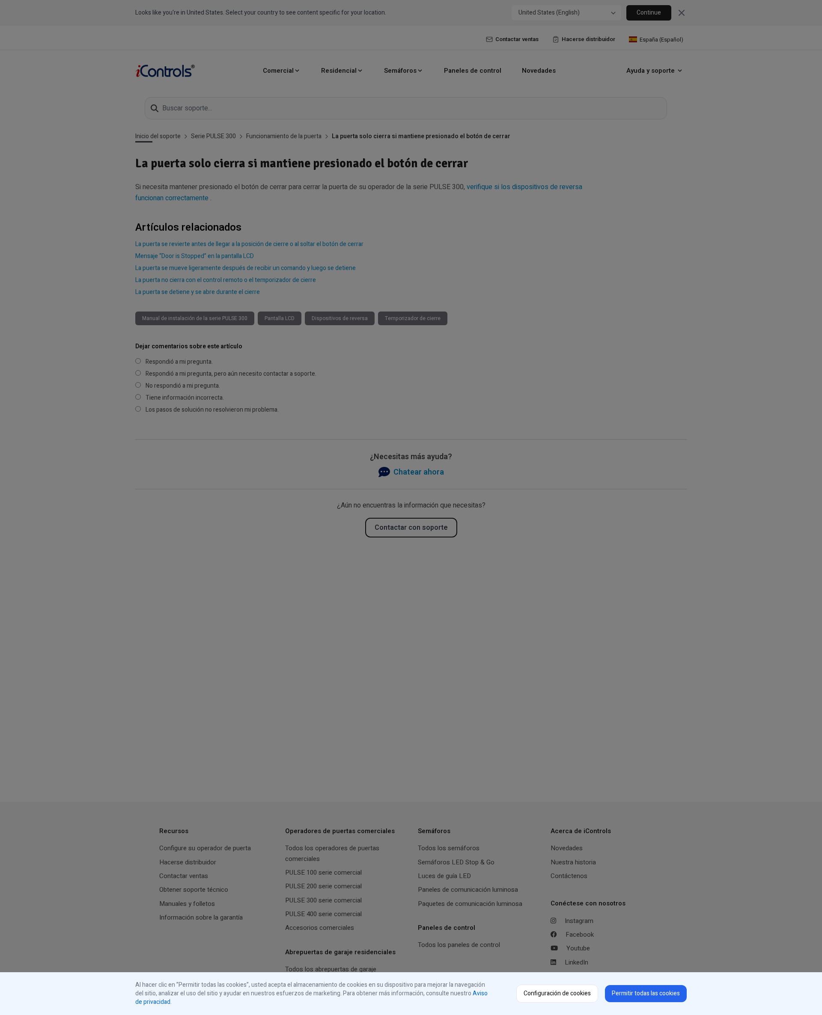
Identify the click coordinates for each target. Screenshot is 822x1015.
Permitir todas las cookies (646, 993)
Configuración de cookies (557, 993)
